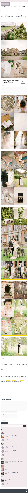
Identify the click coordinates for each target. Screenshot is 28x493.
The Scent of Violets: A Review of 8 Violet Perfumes (13, 435)
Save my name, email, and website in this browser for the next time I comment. (14, 420)
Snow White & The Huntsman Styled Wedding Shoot (13, 468)
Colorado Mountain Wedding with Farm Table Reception (14, 461)
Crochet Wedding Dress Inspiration (10, 450)
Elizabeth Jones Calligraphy (11, 381)
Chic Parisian (16, 377)
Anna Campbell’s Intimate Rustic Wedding (11, 472)
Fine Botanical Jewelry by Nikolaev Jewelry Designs (13, 465)
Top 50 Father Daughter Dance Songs (11, 479)
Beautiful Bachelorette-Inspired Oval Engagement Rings (14, 446)
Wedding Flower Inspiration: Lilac (10, 439)
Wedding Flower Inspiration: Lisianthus (11, 483)
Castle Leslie (9, 16)
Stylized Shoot (7, 10)
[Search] (24, 426)
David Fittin (21, 381)
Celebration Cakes (3, 381)
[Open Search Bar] (24, 4)
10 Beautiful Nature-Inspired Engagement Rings (12, 454)
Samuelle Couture (8, 377)
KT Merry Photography (19, 15)
